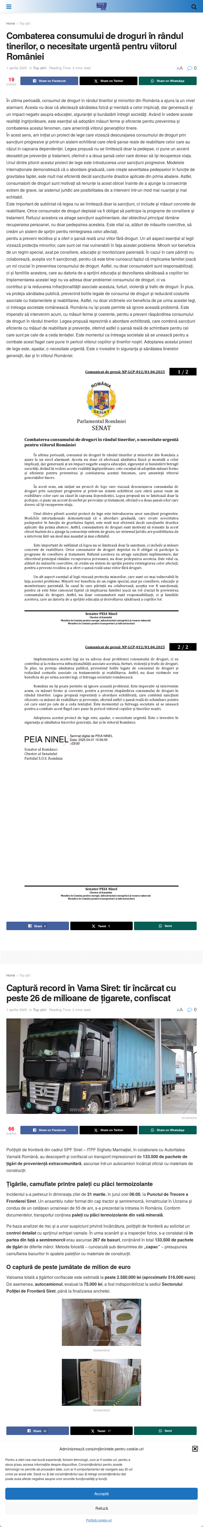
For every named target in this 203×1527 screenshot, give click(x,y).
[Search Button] (194, 6)
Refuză (101, 1508)
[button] (195, 1448)
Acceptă (101, 1493)
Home (10, 23)
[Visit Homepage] (101, 6)
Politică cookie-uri (99, 1520)
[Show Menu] (8, 6)
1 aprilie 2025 (16, 67)
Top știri (24, 23)
